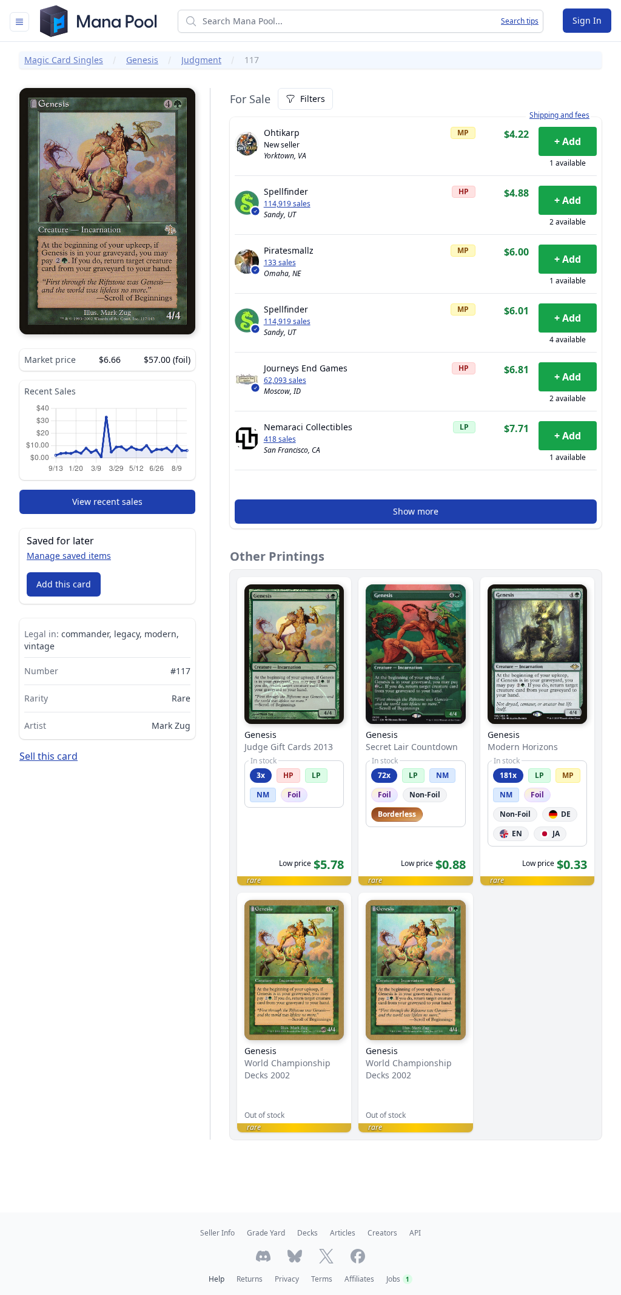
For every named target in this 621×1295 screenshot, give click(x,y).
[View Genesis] (294, 731)
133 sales (280, 263)
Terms (321, 1279)
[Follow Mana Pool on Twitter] (326, 1256)
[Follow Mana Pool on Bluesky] (294, 1256)
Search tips (520, 21)
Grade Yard (266, 1233)
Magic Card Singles (63, 60)
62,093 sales (285, 380)
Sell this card (48, 756)
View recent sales (107, 501)
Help (216, 1279)
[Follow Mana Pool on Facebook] (358, 1256)
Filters (312, 98)
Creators (382, 1233)
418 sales (280, 439)
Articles (342, 1233)
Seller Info (217, 1233)
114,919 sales (287, 204)
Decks (307, 1233)
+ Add (567, 141)
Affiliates (359, 1279)
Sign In (587, 20)
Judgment (201, 60)
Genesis (142, 60)
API (415, 1233)
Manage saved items (69, 555)
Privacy (287, 1279)
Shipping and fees (559, 115)
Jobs (397, 1279)
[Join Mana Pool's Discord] (263, 1256)
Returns (250, 1279)
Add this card (63, 584)
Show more (415, 511)
